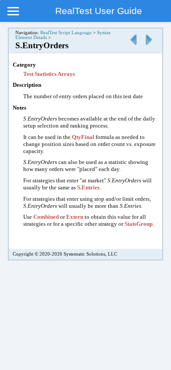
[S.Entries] (133, 45)
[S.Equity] (149, 45)
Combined (46, 216)
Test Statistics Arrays (49, 74)
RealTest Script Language (66, 32)
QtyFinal (83, 137)
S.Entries (88, 187)
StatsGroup (139, 224)
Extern (74, 216)
